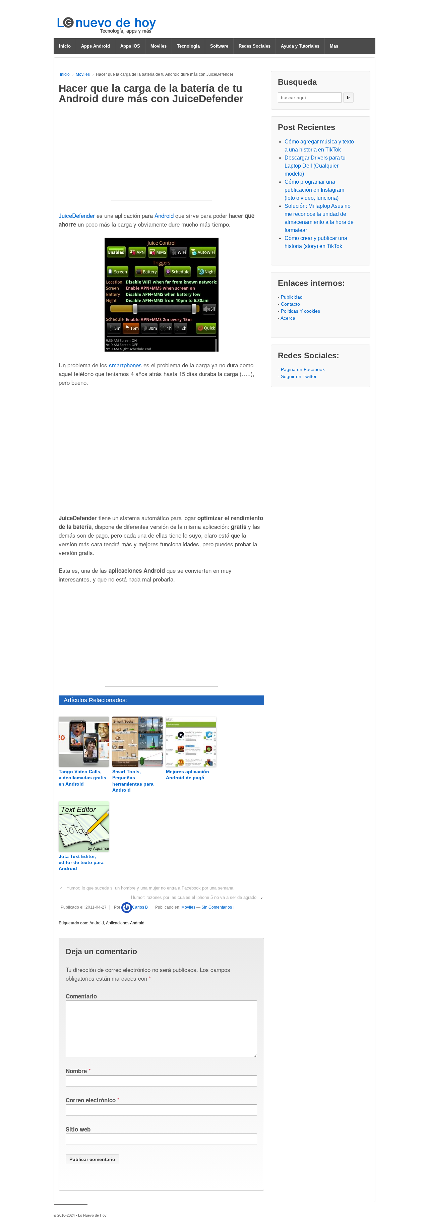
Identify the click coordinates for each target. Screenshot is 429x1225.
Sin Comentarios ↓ (218, 907)
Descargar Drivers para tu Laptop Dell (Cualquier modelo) (315, 166)
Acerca (288, 318)
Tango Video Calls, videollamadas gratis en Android (82, 777)
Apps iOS (130, 46)
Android (164, 215)
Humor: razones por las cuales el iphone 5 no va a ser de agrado (193, 897)
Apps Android (95, 46)
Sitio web (78, 1129)
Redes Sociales (254, 46)
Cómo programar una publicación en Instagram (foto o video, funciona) (314, 190)
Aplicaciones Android (125, 923)
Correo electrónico (91, 1100)
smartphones (125, 365)
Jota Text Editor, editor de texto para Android (81, 862)
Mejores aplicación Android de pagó (187, 774)
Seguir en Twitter (298, 376)
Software (219, 46)
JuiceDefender (77, 215)
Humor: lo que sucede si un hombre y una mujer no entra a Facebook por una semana (149, 888)
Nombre (76, 1071)
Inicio (65, 46)
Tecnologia (188, 46)
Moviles (158, 46)
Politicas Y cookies (300, 311)
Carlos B (140, 907)
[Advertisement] (161, 158)
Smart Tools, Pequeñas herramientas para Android (133, 781)
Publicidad (292, 297)
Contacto (290, 304)
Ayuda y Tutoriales (300, 46)
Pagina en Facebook (303, 369)
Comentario (81, 996)
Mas (334, 46)
